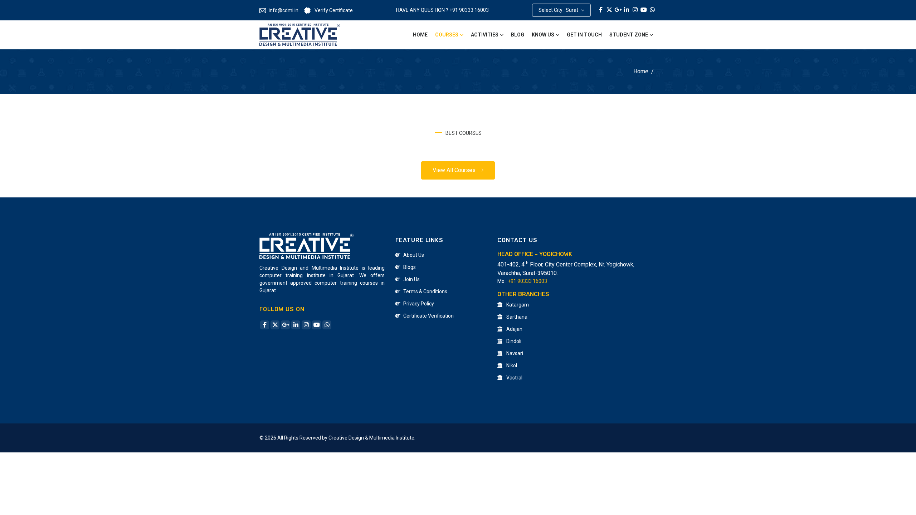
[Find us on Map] (618, 10)
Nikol (511, 365)
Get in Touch (584, 35)
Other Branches (523, 294)
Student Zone (628, 35)
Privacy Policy (418, 303)
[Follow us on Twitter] (609, 10)
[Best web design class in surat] (299, 35)
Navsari (514, 353)
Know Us (543, 35)
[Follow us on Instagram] (635, 10)
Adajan (513, 329)
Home (420, 35)
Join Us (411, 279)
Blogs (409, 267)
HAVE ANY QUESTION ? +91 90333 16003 (442, 10)
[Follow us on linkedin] (295, 324)
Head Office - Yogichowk (534, 254)
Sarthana (516, 317)
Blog (517, 35)
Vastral (513, 378)
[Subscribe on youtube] (316, 324)
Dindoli (513, 341)
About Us (413, 255)
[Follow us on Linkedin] (626, 10)
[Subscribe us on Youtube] (643, 10)
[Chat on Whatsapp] (652, 10)
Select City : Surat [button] (559, 10)
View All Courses (455, 170)
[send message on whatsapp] (326, 324)
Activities (484, 35)
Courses (446, 35)
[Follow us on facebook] (264, 324)
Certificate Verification (428, 316)
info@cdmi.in (283, 10)
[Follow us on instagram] (306, 324)
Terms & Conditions (425, 291)
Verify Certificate (333, 10)
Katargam (517, 305)
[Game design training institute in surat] (306, 245)
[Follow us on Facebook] (600, 10)
